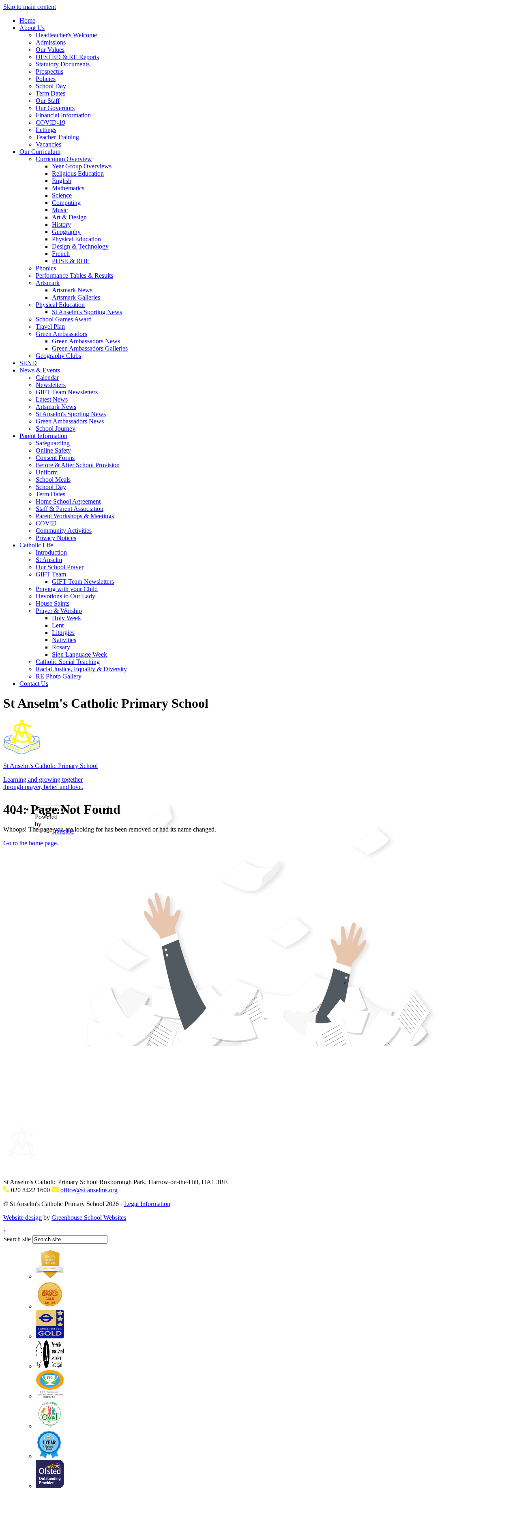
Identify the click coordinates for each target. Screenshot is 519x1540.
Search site (17, 1239)
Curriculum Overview (64, 158)
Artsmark (48, 282)
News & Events (39, 370)
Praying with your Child (67, 588)
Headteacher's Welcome (66, 35)
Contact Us (33, 683)
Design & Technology (80, 246)
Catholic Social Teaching (68, 661)
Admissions (51, 42)
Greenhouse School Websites (88, 1217)
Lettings (46, 129)
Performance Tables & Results (74, 275)
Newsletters (51, 384)
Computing (66, 202)
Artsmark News (72, 290)
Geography (66, 231)
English (61, 180)
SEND (28, 362)
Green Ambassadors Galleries (90, 348)
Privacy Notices (56, 537)
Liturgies (63, 632)
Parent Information (43, 435)
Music (60, 209)
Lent (58, 625)
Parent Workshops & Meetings (75, 516)
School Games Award (64, 319)
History (61, 224)
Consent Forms (55, 457)
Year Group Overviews (82, 166)
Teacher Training (57, 137)
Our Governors (55, 107)
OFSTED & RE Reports (67, 56)
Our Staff (48, 100)
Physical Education (76, 239)
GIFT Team (51, 574)
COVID (46, 523)
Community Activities (64, 530)
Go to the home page (30, 843)
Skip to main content (29, 6)
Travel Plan (50, 326)
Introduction (51, 552)
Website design (22, 1217)
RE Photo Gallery (58, 676)
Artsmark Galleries (76, 297)
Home (27, 20)
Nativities (64, 639)
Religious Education (78, 173)
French (61, 253)
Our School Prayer (60, 567)
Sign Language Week (79, 654)
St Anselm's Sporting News (87, 311)
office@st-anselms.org (88, 1190)
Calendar (47, 377)
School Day (51, 86)
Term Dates (50, 93)
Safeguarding (53, 443)
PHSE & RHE (71, 260)
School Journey (55, 428)
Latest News (52, 399)
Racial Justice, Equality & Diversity (81, 669)
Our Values (50, 49)
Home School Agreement (68, 501)
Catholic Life (36, 545)
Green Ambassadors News (86, 341)
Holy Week (66, 618)
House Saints (52, 603)
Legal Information (147, 1203)
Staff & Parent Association (69, 508)
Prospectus (49, 71)
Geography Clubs (58, 355)
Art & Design (69, 217)
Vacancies (48, 144)
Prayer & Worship (59, 610)
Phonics (46, 268)
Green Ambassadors (61, 333)
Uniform (47, 472)
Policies (46, 78)
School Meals (53, 479)
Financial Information (63, 115)
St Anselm (49, 559)
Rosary (61, 647)
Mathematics (68, 188)
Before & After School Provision (78, 465)
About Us (32, 27)
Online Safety (53, 450)
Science (62, 195)
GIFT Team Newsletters (67, 392)
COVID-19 (50, 122)
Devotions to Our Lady (65, 596)
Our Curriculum (39, 151)
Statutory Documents (63, 64)
